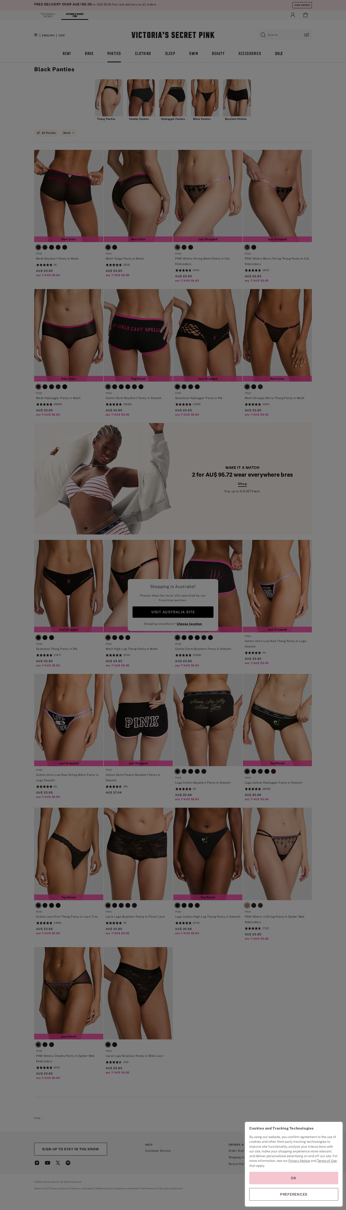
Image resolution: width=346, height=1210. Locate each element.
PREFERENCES (293, 1194)
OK (294, 1178)
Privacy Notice (299, 1161)
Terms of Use (327, 1161)
